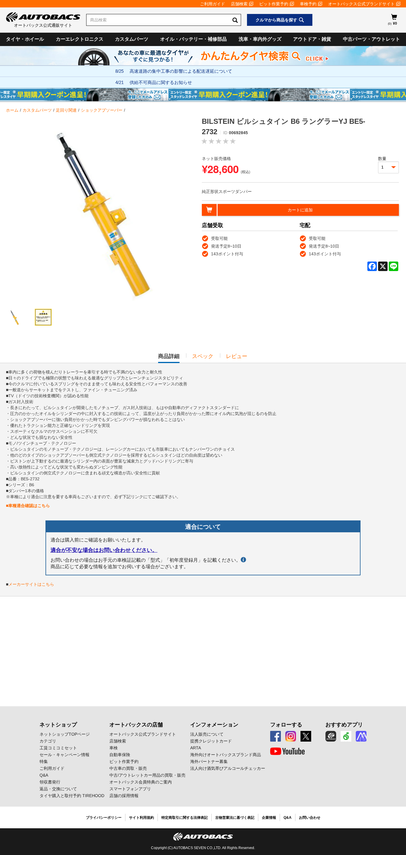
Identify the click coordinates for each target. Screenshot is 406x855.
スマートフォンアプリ (130, 788)
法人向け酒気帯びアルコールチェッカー (227, 768)
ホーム (12, 110)
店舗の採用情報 (124, 795)
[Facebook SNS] (275, 736)
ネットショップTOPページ (65, 734)
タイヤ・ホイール (25, 39)
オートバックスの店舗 (136, 725)
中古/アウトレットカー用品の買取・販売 (147, 775)
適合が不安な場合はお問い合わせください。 (104, 550)
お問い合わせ (309, 818)
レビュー (236, 356)
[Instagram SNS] (290, 736)
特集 (44, 761)
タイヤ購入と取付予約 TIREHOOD (72, 795)
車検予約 (308, 3)
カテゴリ (48, 741)
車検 (113, 747)
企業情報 (269, 818)
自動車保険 (119, 754)
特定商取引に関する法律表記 (184, 818)
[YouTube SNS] (287, 751)
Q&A (44, 775)
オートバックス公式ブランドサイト (361, 3)
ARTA (195, 747)
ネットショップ (58, 725)
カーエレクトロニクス (79, 39)
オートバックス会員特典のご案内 (140, 782)
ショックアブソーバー (101, 110)
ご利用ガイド (212, 3)
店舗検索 (239, 3)
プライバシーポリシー (104, 818)
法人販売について (207, 734)
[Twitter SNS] (305, 736)
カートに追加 (300, 210)
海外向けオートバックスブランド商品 (225, 754)
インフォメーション (214, 725)
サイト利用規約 (141, 818)
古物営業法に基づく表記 (234, 818)
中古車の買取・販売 (128, 768)
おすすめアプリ (344, 725)
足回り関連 (66, 110)
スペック (202, 356)
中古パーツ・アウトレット (371, 39)
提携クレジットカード (211, 741)
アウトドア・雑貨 (312, 39)
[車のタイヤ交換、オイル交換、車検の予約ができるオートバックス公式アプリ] (330, 736)
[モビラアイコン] (361, 736)
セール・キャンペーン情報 (64, 754)
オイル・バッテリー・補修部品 (193, 39)
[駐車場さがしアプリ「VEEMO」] (346, 736)
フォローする (286, 725)
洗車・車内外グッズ (260, 39)
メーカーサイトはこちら (31, 584)
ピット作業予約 (273, 3)
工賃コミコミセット (58, 747)
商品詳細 (169, 358)
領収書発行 (50, 782)
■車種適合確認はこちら (28, 505)
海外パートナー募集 (209, 761)
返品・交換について (58, 788)
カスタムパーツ (131, 39)
